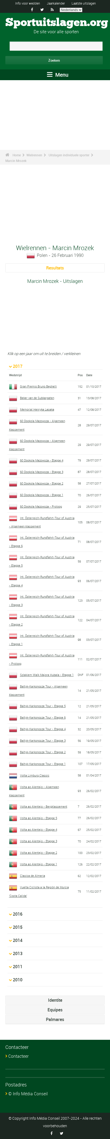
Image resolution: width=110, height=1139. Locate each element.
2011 (17, 967)
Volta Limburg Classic (34, 775)
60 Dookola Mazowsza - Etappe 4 (41, 460)
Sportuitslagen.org (56, 22)
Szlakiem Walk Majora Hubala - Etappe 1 (47, 675)
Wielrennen (34, 155)
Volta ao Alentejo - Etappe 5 (38, 818)
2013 (17, 953)
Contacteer (18, 1056)
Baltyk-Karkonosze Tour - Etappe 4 (43, 729)
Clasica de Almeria (32, 876)
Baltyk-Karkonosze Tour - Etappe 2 (43, 752)
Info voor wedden (27, 3)
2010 (17, 980)
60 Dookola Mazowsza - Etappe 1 (41, 495)
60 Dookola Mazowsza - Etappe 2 (41, 483)
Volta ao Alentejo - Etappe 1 (38, 864)
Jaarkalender (56, 3)
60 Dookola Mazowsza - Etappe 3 (41, 472)
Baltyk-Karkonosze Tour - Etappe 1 (43, 764)
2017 (17, 366)
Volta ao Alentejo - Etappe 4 (38, 829)
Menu (61, 74)
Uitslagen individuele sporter (69, 155)
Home (17, 155)
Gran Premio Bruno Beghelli (38, 386)
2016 (17, 914)
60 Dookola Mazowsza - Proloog (41, 506)
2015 (17, 927)
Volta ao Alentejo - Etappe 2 (38, 852)
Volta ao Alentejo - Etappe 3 (38, 841)
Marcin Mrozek (15, 160)
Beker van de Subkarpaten (37, 398)
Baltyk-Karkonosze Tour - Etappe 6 (43, 717)
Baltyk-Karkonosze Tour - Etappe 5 (43, 706)
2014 (17, 940)
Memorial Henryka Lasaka (37, 409)
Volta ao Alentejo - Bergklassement (43, 806)
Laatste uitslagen (84, 3)
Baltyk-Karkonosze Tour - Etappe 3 (43, 740)
